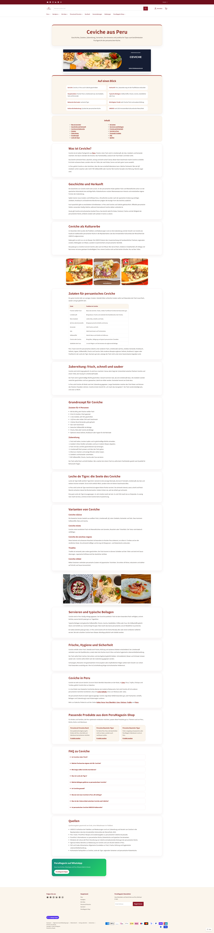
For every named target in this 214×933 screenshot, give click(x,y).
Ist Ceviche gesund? (78, 788)
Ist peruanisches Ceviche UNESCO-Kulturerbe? (87, 807)
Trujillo (129, 702)
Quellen (112, 138)
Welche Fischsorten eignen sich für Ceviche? (86, 763)
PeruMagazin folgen (62, 872)
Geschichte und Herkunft (78, 127)
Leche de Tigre (75, 138)
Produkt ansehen (75, 738)
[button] (159, 9)
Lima (123, 682)
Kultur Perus (101, 702)
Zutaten (73, 131)
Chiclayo (123, 702)
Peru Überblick (111, 702)
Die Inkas (64, 14)
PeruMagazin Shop (118, 14)
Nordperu (55, 14)
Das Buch (87, 14)
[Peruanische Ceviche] (79, 271)
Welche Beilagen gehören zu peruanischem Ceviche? (89, 782)
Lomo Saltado (102, 692)
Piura (137, 702)
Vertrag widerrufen (83, 923)
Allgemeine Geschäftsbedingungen (61, 923)
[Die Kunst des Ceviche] (134, 271)
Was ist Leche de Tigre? (79, 776)
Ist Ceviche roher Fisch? (80, 757)
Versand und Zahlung (51, 924)
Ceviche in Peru (114, 131)
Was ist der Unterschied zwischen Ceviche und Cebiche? (90, 801)
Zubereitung (75, 133)
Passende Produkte (115, 133)
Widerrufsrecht (73, 923)
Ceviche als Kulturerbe (78, 129)
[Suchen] (145, 8)
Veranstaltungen (97, 14)
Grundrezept (75, 135)
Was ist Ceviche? (76, 125)
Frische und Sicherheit (116, 129)
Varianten (113, 125)
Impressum (48, 923)
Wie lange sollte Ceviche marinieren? (84, 770)
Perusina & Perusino (76, 14)
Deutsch (164, 2)
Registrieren (138, 904)
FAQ (111, 135)
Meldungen (107, 14)
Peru (47, 14)
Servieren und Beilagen (117, 127)
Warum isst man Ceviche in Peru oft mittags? (87, 795)
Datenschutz (91, 923)
